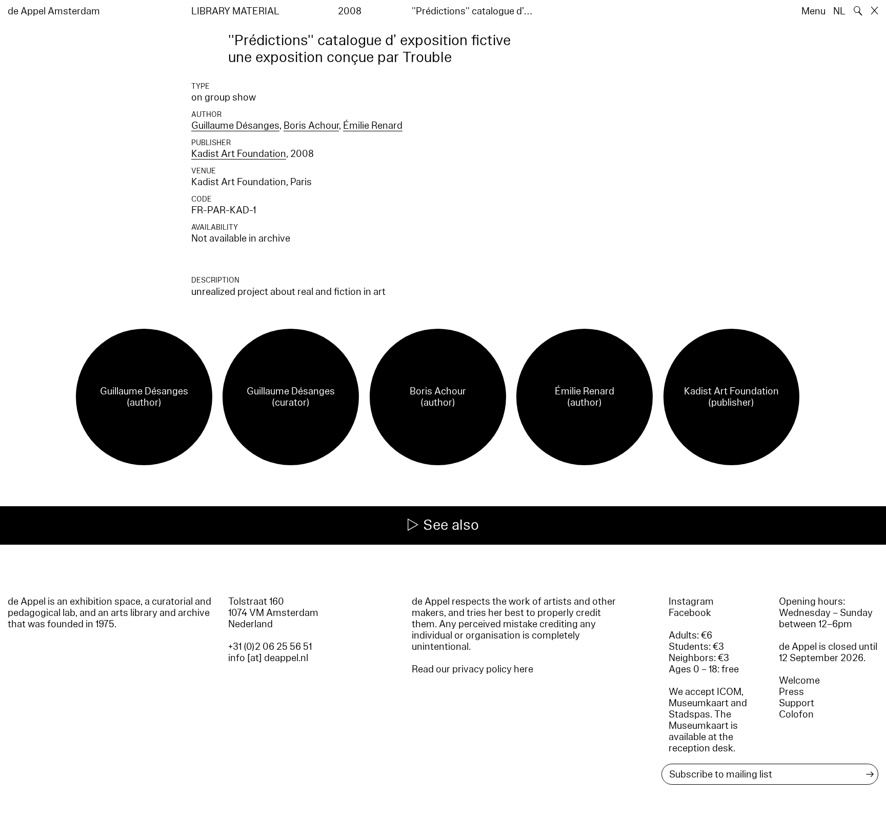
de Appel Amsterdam (54, 11)
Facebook (690, 613)
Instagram (691, 601)
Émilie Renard (372, 125)
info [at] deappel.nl (268, 658)
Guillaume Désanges (235, 125)
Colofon (796, 714)
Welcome (799, 680)
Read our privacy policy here (472, 669)
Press (791, 692)
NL (839, 11)
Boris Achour (311, 125)
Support (796, 703)
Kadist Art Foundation (238, 154)
